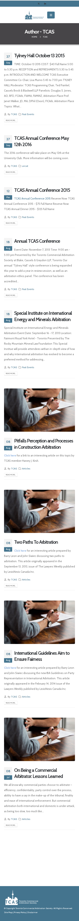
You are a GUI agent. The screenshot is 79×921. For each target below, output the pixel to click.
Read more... (11, 120)
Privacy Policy (20, 912)
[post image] (39, 410)
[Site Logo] (34, 15)
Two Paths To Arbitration (36, 542)
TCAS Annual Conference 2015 (42, 190)
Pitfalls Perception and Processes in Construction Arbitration (43, 444)
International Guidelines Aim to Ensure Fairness (41, 656)
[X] (39, 3)
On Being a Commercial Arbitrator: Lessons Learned (38, 773)
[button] (51, 15)
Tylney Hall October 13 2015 (39, 55)
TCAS (14, 114)
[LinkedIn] (45, 3)
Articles (26, 468)
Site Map (8, 912)
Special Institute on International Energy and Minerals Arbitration (43, 316)
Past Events (28, 114)
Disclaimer (32, 912)
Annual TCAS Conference (37, 241)
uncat (25, 166)
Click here (10, 455)
